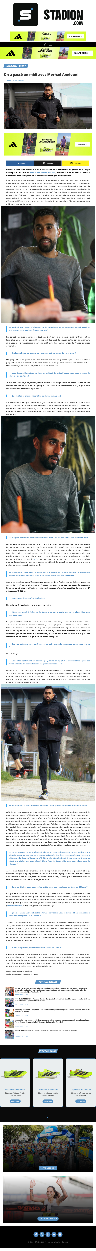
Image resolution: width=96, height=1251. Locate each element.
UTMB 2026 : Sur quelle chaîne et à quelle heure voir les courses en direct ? (46, 1031)
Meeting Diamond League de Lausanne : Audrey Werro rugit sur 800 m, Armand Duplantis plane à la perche (52, 1010)
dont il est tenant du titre (43, 173)
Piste (26, 1015)
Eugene (72, 922)
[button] (47, 1117)
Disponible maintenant (15, 1089)
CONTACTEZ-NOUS (47, 1218)
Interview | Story (16, 66)
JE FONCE (15, 1101)
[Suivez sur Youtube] (54, 1234)
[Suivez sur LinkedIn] (48, 1234)
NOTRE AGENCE (47, 1168)
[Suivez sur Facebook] (36, 1234)
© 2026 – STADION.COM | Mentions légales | (44, 1242)
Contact (65, 1242)
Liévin (35, 559)
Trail (26, 994)
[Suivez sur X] (42, 1234)
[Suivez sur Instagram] (60, 1234)
